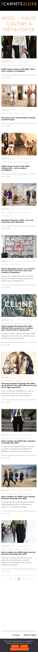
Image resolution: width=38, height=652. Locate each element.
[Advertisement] (19, 609)
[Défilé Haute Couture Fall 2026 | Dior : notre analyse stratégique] (19, 47)
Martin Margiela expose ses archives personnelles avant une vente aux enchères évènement (18, 270)
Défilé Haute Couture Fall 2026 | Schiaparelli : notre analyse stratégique (15, 168)
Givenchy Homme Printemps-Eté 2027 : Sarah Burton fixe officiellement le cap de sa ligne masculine (19, 385)
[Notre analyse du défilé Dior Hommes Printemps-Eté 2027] (19, 420)
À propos (16, 635)
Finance (17, 212)
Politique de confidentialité (19, 649)
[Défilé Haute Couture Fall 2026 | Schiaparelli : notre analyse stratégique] (19, 144)
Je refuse (24, 646)
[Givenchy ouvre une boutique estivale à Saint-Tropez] (19, 95)
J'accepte (15, 646)
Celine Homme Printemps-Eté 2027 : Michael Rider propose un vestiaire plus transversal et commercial (17, 328)
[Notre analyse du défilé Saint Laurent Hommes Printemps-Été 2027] (19, 531)
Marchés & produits (22, 65)
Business (5, 61)
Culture (4, 261)
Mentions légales (30, 635)
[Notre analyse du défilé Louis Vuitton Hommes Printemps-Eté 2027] (19, 476)
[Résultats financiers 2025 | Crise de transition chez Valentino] (19, 194)
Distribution (19, 113)
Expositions (15, 264)
